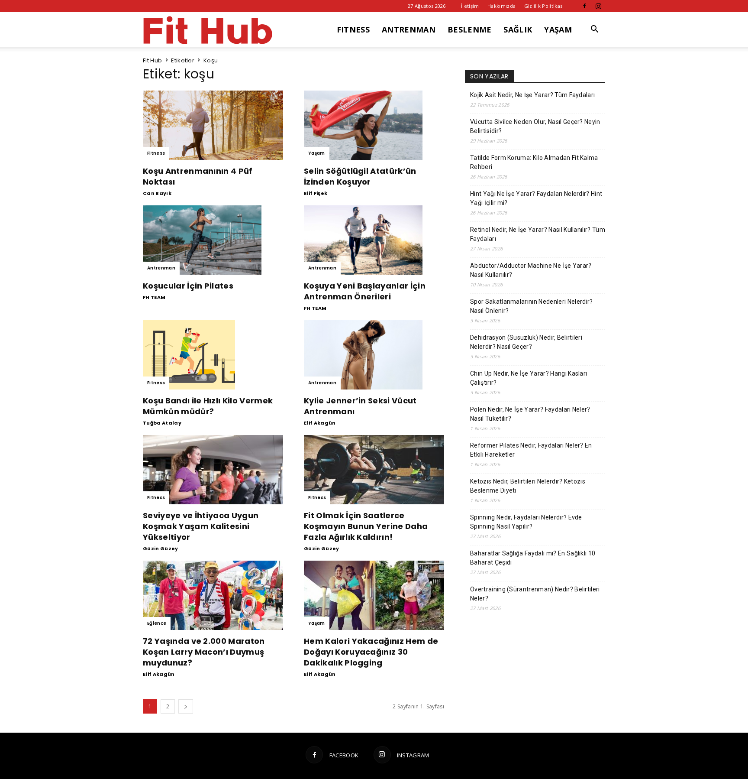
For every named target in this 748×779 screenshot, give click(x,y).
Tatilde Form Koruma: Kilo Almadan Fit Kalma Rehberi (534, 162)
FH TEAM (154, 297)
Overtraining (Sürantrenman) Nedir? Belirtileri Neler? (535, 594)
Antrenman (161, 268)
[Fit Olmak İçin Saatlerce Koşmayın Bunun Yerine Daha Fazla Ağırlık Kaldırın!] (374, 469)
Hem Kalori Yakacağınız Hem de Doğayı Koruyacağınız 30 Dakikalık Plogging (371, 652)
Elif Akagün (320, 422)
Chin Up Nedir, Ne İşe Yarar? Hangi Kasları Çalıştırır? (528, 378)
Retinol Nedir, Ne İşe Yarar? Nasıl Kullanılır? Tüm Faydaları (537, 234)
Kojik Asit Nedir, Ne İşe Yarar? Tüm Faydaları (532, 94)
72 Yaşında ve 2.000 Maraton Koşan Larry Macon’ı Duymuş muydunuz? (204, 652)
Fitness (156, 153)
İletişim (470, 6)
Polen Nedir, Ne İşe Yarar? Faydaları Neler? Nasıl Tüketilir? (530, 414)
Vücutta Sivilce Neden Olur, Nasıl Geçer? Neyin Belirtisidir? (535, 126)
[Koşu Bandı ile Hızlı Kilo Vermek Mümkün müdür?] (213, 355)
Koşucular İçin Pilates (188, 285)
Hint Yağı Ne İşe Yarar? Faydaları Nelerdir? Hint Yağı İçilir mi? (536, 198)
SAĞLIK (517, 29)
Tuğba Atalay (162, 422)
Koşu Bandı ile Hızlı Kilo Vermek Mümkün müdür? (208, 406)
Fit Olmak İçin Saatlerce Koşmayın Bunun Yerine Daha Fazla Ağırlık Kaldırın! (366, 526)
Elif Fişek (315, 193)
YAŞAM (558, 29)
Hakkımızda (501, 6)
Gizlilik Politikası (544, 6)
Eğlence (156, 623)
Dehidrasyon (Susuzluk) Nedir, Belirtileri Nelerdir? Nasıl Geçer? (526, 342)
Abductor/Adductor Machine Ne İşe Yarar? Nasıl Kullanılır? (530, 270)
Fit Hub (152, 60)
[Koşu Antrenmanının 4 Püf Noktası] (213, 125)
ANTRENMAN (408, 29)
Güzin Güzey (160, 548)
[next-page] (185, 706)
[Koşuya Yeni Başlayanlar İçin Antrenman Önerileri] (374, 240)
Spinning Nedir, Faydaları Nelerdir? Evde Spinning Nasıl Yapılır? (526, 522)
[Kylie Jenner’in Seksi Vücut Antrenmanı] (374, 355)
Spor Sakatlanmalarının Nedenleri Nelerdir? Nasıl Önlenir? (531, 306)
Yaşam (316, 153)
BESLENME (470, 29)
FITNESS (353, 29)
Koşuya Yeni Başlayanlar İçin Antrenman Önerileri (365, 291)
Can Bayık (157, 193)
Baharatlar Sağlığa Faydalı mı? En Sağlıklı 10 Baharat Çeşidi (532, 558)
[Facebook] (584, 6)
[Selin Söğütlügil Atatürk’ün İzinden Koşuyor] (374, 125)
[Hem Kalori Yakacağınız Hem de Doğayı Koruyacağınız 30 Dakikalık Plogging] (374, 595)
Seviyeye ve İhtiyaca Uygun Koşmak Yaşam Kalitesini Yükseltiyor (200, 526)
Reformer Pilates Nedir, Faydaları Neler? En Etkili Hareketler (531, 450)
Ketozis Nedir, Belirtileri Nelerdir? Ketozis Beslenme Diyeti (527, 486)
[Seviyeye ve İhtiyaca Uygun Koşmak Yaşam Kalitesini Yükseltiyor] (213, 469)
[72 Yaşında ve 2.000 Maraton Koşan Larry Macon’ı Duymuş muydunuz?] (213, 595)
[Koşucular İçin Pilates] (213, 240)
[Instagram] (598, 6)
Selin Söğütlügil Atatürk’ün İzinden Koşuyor (360, 176)
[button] (594, 30)
